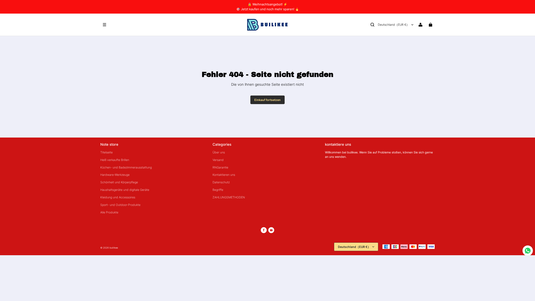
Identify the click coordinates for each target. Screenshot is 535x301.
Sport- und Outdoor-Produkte (120, 205)
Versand (218, 160)
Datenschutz (221, 182)
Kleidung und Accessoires (117, 197)
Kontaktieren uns (224, 174)
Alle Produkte (109, 212)
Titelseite (106, 152)
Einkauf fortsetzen (267, 100)
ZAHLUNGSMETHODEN (229, 197)
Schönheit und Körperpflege (119, 182)
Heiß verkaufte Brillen (114, 160)
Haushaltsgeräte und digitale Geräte (124, 189)
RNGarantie (220, 167)
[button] (372, 24)
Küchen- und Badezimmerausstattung (126, 167)
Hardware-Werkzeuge (115, 174)
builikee (114, 247)
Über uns (219, 152)
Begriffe (218, 189)
